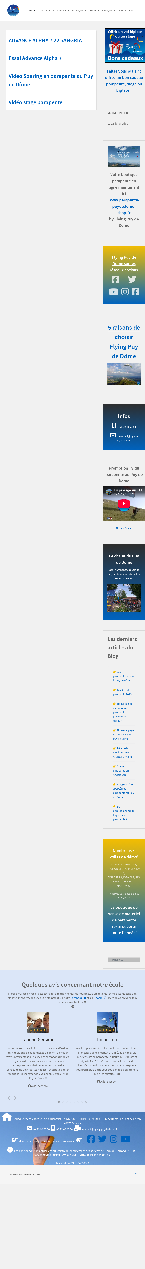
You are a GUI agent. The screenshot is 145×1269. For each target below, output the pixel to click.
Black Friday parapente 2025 (122, 692)
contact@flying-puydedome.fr (100, 1129)
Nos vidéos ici (124, 528)
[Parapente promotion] (124, 156)
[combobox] (124, 959)
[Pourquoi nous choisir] (124, 374)
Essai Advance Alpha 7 (35, 58)
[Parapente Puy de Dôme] (13, 10)
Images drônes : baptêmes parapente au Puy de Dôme (124, 790)
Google (98, 998)
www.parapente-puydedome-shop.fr (124, 206)
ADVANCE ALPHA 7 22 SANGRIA (45, 40)
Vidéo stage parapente (35, 102)
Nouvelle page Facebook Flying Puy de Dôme (123, 734)
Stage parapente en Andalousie (121, 770)
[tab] (59, 1102)
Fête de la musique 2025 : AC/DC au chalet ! (123, 752)
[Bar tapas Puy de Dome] (124, 598)
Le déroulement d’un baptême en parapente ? (124, 813)
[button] (9, 1098)
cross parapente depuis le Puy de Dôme (123, 676)
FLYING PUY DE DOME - (75, 1119)
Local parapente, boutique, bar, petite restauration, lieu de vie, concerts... (124, 574)
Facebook (77, 998)
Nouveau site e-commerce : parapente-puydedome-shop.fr (122, 712)
